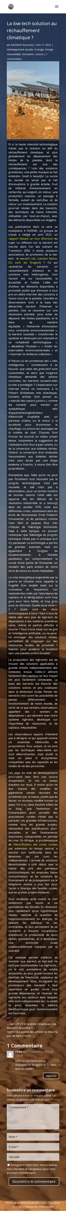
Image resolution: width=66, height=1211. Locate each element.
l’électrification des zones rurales (35, 844)
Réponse (51, 1075)
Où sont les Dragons (24, 262)
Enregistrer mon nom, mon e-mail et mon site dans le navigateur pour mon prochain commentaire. (32, 1169)
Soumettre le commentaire (34, 1181)
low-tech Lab (27, 258)
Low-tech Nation (47, 258)
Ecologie (39, 49)
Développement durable (20, 49)
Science (39, 54)
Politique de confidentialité (39, 1206)
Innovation (28, 54)
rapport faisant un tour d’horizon (30, 238)
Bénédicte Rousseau (22, 44)
